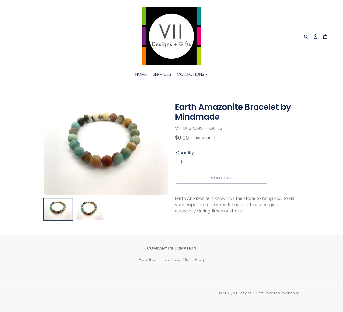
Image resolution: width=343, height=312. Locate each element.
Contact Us (176, 259)
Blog (199, 259)
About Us (148, 259)
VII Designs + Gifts (248, 293)
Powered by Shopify (282, 293)
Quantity (185, 153)
